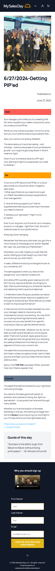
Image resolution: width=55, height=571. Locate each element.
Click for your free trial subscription (27, 543)
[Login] (42, 6)
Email (14, 526)
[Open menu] (35, 5)
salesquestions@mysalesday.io (27, 568)
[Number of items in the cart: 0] (48, 6)
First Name (17, 498)
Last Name (17, 512)
